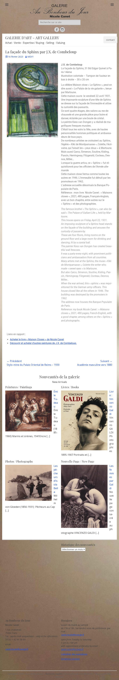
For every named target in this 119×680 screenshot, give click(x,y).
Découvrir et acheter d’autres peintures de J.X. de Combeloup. (43, 343)
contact (110, 40)
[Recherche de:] (59, 22)
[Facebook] (56, 29)
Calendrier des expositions (74, 654)
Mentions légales (54, 673)
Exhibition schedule (70, 658)
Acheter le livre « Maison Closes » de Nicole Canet (37, 339)
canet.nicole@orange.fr (16, 649)
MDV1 (30, 56)
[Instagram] (62, 29)
